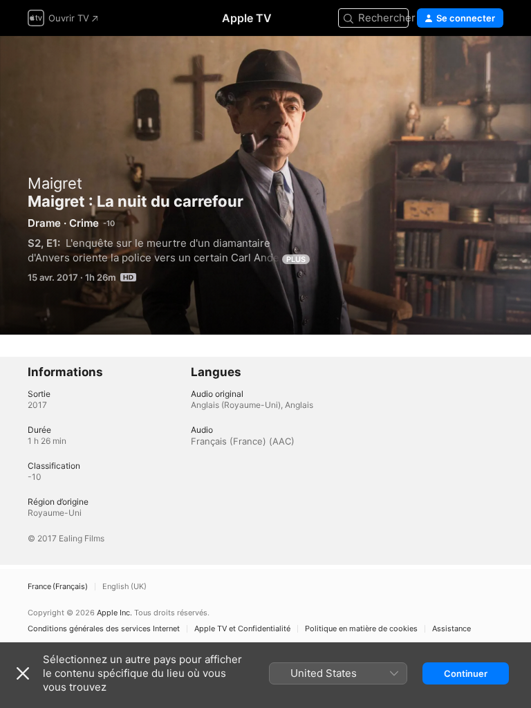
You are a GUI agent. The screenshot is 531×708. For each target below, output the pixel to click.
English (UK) (124, 586)
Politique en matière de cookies (361, 629)
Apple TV (247, 18)
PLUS (296, 259)
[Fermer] (23, 673)
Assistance (451, 629)
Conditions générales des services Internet (104, 629)
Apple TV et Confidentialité (242, 629)
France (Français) (58, 586)
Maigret (55, 183)
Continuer (465, 673)
